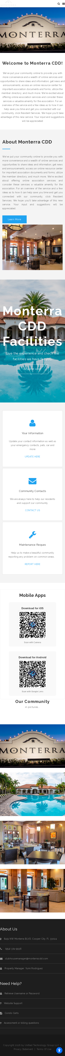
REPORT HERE (32, 564)
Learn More (14, 219)
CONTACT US (32, 510)
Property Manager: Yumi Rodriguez (24, 968)
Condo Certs (12, 1013)
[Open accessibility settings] (59, 1050)
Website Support (13, 1003)
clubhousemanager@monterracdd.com (26, 958)
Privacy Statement (23, 1049)
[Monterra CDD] (8, 4)
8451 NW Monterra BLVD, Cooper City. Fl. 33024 (30, 939)
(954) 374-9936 (13, 949)
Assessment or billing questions (21, 1023)
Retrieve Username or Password (22, 993)
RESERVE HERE (32, 369)
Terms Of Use (44, 1049)
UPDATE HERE (32, 456)
